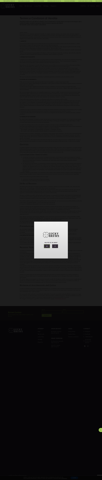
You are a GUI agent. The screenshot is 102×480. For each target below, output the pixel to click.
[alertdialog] (51, 1)
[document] (51, 240)
